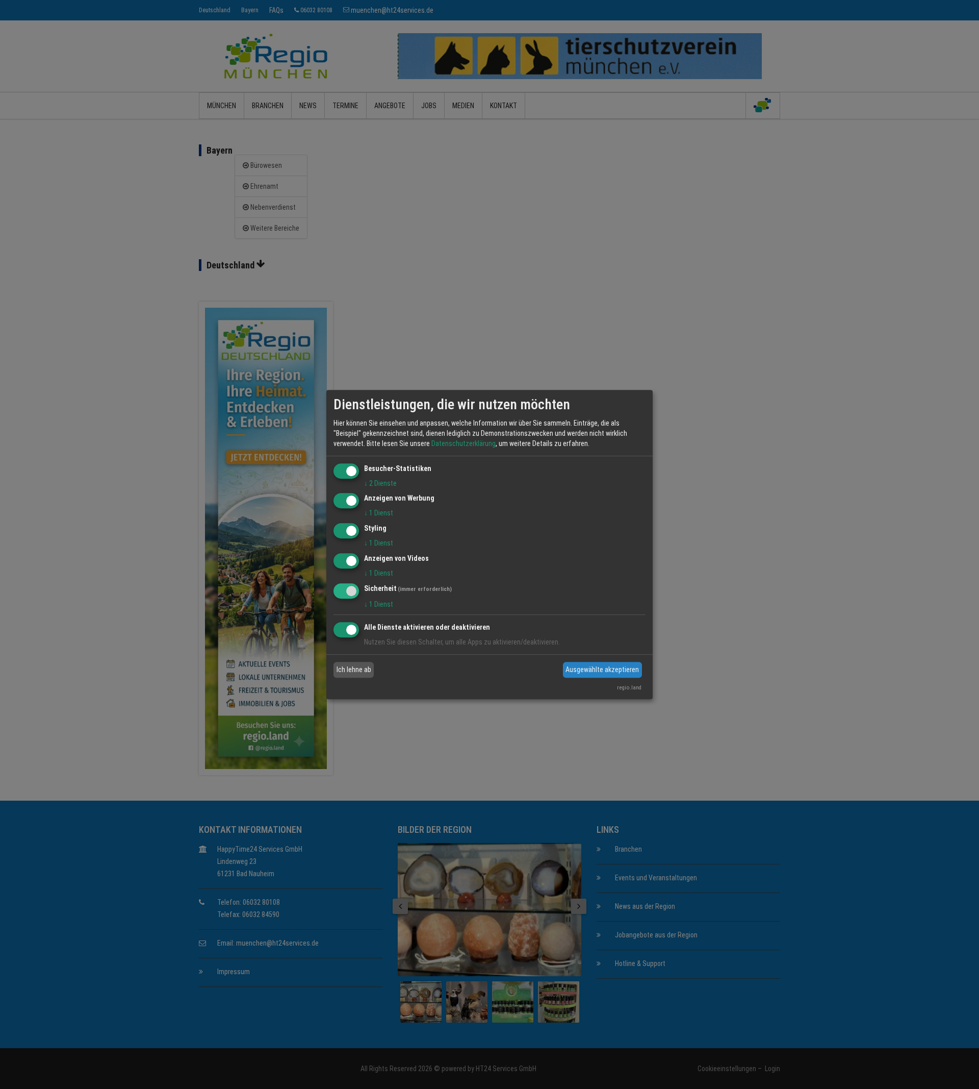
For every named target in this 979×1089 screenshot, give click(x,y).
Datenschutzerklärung (463, 443)
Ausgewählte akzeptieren (602, 669)
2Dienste (380, 483)
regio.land (629, 687)
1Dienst (378, 513)
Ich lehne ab (354, 669)
